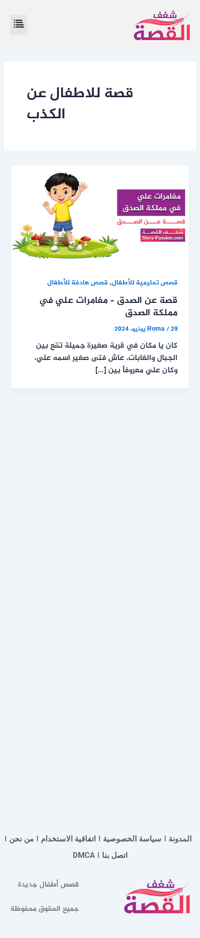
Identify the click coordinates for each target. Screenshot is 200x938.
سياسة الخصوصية (132, 838)
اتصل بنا (115, 855)
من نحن (21, 838)
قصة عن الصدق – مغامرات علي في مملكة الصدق (108, 307)
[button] (18, 25)
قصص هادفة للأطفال (77, 283)
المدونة (180, 838)
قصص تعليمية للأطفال (144, 283)
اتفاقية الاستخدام (68, 838)
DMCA (84, 855)
